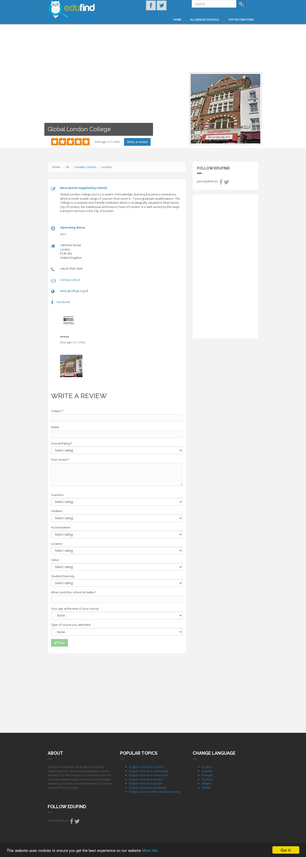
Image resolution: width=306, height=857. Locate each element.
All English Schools (204, 19)
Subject (57, 411)
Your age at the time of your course (75, 609)
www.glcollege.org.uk (74, 291)
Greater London (85, 167)
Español (207, 771)
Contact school (70, 280)
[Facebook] (221, 183)
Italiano (207, 783)
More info (150, 850)
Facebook (63, 302)
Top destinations (241, 19)
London (106, 167)
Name (55, 427)
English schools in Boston (146, 779)
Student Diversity (62, 576)
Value (55, 560)
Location (56, 544)
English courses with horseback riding (154, 792)
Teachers (57, 495)
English (206, 767)
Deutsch (207, 779)
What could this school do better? (73, 592)
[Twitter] (226, 183)
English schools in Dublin (145, 783)
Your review (60, 459)
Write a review (137, 142)
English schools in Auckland (147, 788)
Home (177, 19)
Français (207, 775)
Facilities (56, 511)
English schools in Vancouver (148, 775)
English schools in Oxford (146, 767)
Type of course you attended (71, 625)
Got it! (286, 850)
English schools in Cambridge (148, 771)
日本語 (206, 788)
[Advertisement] (117, 689)
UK (67, 167)
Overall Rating (61, 443)
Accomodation (60, 527)
